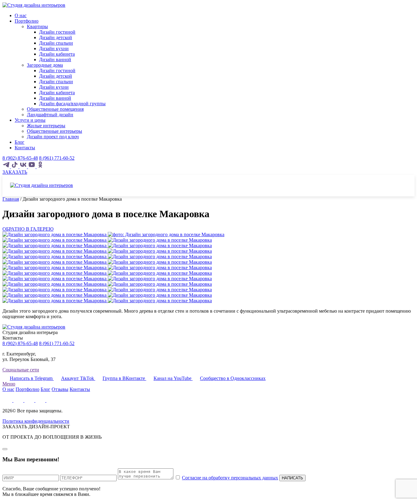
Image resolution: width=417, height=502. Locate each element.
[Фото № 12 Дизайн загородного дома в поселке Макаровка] (107, 300)
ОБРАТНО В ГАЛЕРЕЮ (27, 229)
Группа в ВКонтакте (124, 378)
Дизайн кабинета (57, 54)
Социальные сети (20, 369)
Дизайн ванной (55, 59)
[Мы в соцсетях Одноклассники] (40, 166)
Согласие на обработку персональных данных (230, 477)
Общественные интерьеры (54, 131)
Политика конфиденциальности (35, 421)
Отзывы (60, 389)
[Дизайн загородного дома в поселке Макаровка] (113, 234)
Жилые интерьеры (46, 125)
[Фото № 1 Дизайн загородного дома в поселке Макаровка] (107, 240)
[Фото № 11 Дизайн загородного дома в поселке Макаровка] (107, 295)
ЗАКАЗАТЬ (14, 172)
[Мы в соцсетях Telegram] (6, 166)
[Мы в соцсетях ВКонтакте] (24, 166)
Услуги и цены (30, 120)
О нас (21, 15)
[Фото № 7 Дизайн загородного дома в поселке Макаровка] (107, 273)
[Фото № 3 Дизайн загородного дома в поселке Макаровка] (107, 251)
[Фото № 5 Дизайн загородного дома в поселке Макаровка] (107, 262)
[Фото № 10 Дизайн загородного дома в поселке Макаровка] (107, 289)
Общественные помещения (55, 109)
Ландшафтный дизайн (50, 114)
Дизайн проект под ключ (53, 136)
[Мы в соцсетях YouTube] (32, 166)
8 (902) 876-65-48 (20, 158)
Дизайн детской (55, 37)
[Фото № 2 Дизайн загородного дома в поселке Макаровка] (107, 245)
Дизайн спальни (56, 43)
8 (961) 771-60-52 (56, 158)
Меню (8, 383)
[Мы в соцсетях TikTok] (15, 166)
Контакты (25, 147)
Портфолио (26, 21)
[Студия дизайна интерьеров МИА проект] (33, 5)
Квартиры (37, 26)
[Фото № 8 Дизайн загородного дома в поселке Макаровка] (107, 278)
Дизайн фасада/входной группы (72, 103)
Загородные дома (45, 65)
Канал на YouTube (173, 378)
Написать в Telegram (32, 378)
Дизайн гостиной (57, 32)
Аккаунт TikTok (78, 378)
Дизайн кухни (54, 48)
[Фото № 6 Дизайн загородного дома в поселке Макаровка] (107, 267)
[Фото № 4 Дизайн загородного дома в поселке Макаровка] (107, 256)
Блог (19, 142)
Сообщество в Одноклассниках (233, 378)
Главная (10, 199)
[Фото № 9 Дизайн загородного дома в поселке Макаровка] (107, 284)
